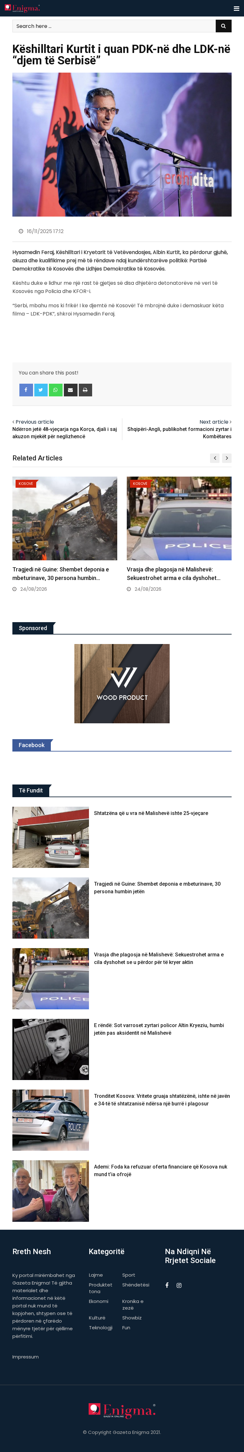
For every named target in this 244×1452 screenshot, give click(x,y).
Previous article (35, 422)
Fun (126, 1327)
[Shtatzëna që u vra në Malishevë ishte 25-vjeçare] (50, 837)
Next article (214, 422)
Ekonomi (98, 1301)
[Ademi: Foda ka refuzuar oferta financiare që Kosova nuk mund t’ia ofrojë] (50, 1190)
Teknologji (100, 1327)
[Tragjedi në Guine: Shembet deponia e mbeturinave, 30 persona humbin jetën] (50, 908)
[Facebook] (26, 390)
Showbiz (132, 1317)
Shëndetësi (135, 1284)
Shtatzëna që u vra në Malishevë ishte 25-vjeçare (151, 813)
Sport (128, 1275)
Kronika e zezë (133, 1304)
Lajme (96, 1275)
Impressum (25, 1356)
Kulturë (97, 1317)
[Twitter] (41, 390)
